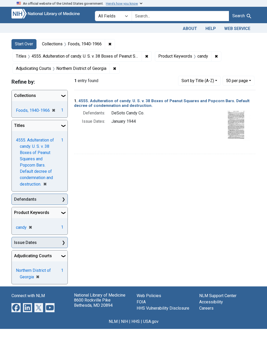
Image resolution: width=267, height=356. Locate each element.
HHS (135, 321)
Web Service (237, 28)
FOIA (141, 301)
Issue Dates (25, 242)
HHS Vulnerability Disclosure (163, 308)
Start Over (24, 43)
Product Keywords (31, 212)
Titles (19, 125)
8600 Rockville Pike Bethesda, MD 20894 (93, 303)
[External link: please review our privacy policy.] (16, 307)
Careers (206, 308)
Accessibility (211, 301)
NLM (113, 321)
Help (210, 28)
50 (237, 80)
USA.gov (151, 321)
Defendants (25, 199)
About (190, 28)
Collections (25, 95)
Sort (197, 80)
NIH (124, 321)
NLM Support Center (217, 295)
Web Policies (149, 295)
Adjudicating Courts (33, 255)
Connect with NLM (28, 295)
